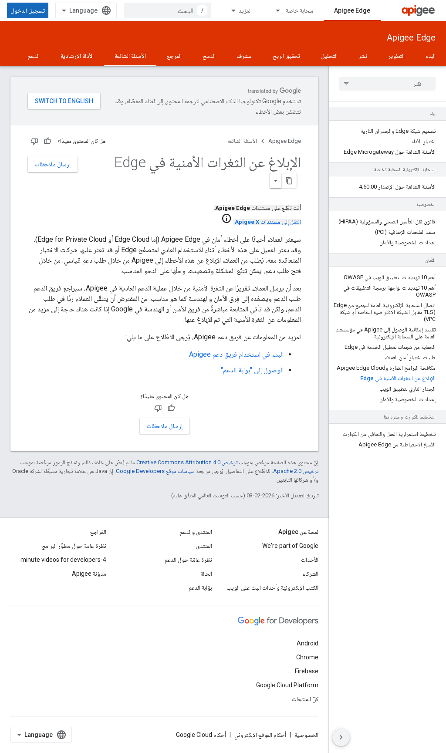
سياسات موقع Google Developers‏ (155, 471)
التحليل (329, 55)
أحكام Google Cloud (201, 734)
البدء (431, 55)
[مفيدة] (47, 141)
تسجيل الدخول (27, 10)
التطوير (396, 55)
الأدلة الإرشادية (77, 55)
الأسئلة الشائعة (130, 55)
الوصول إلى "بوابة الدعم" (252, 370)
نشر (362, 55)
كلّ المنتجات (305, 699)
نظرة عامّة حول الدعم (188, 559)
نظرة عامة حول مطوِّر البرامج (73, 545)
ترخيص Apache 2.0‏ (295, 471)
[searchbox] (387, 84)
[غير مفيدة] (34, 141)
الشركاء (310, 573)
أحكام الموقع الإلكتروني (260, 734)
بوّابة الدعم (200, 587)
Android (307, 643)
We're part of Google (290, 545)
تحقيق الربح (286, 55)
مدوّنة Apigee (89, 573)
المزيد (245, 10)
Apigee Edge (352, 10)
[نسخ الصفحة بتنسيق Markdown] (289, 180)
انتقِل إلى (268, 222)
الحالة (206, 573)
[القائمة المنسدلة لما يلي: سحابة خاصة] (274, 10)
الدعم (33, 55)
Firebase (306, 671)
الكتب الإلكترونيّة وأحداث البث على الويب (272, 587)
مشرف (244, 55)
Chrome (307, 657)
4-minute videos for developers (63, 559)
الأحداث (309, 559)
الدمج (209, 55)
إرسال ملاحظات (53, 164)
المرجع (174, 55)
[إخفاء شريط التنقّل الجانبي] (341, 737)
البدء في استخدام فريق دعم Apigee (236, 354)
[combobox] (167, 10)
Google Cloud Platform (287, 685)
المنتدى (204, 545)
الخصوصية (306, 734)
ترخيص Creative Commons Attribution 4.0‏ (186, 462)
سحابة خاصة (299, 10)
